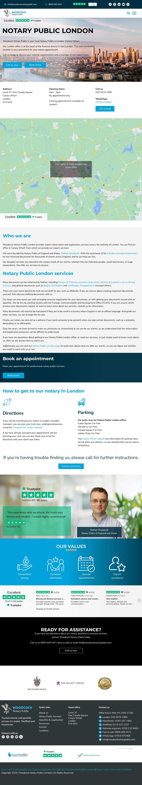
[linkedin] (119, 4)
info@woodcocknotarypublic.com (95, 642)
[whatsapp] (128, 4)
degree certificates (53, 285)
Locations (44, 730)
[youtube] (124, 4)
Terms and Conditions (12, 769)
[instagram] (115, 4)
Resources (44, 723)
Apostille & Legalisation (51, 719)
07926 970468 (103, 102)
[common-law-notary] (105, 683)
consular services (98, 633)
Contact (43, 726)
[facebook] (110, 4)
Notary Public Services (50, 716)
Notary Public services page (46, 345)
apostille (82, 633)
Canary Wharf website (93, 438)
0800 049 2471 (48, 642)
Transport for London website (27, 427)
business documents (89, 282)
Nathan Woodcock (70, 253)
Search (94, 4)
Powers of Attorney (68, 282)
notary (73, 633)
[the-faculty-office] (71, 683)
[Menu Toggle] (134, 13)
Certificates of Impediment (80, 285)
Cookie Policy (71, 167)
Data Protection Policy (71, 769)
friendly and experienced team (122, 253)
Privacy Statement (34, 769)
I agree (71, 173)
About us (43, 712)
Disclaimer (89, 769)
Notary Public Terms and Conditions (114, 769)
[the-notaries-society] (37, 684)
